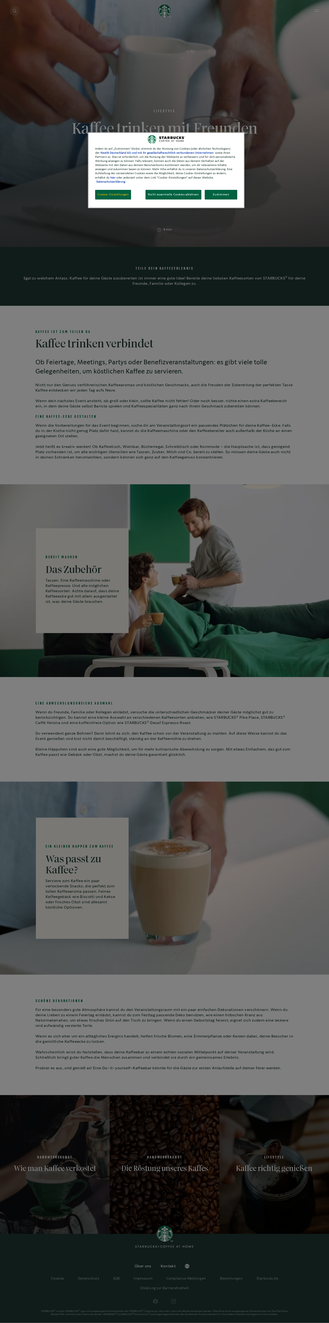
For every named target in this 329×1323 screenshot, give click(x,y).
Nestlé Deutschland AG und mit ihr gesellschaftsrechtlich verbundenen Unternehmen (157, 153)
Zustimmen (221, 194)
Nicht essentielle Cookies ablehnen (173, 194)
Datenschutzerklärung (110, 181)
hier (113, 177)
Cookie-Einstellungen (113, 194)
